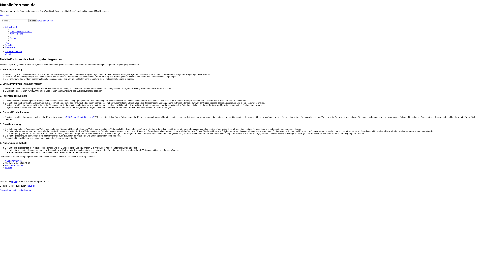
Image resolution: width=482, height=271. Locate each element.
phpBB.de (30, 186)
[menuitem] (21, 31)
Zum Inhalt (4, 15)
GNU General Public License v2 (79, 117)
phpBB (14, 182)
